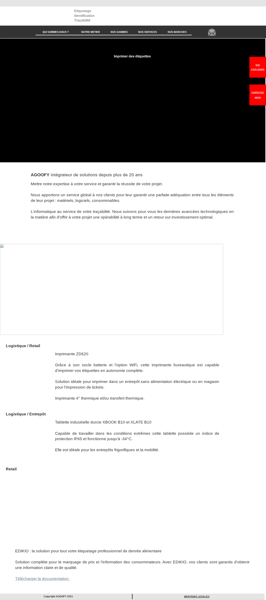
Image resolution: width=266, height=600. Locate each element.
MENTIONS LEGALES (196, 596)
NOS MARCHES (177, 32)
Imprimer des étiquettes (132, 56)
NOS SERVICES (147, 32)
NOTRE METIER (90, 32)
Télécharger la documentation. (42, 578)
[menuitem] (56, 32)
